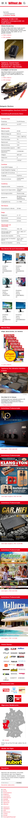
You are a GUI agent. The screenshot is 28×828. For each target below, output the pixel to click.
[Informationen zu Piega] (22, 670)
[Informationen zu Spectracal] (14, 674)
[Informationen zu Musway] (6, 669)
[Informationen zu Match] (12, 665)
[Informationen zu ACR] (6, 649)
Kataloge (5, 799)
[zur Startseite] (15, 3)
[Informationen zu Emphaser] (22, 653)
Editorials (5, 804)
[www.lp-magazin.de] (10, 701)
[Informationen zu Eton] (12, 657)
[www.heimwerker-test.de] (22, 693)
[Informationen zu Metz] (20, 665)
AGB (4, 810)
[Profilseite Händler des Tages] (14, 758)
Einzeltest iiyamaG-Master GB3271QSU (6, 293)
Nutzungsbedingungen (9, 817)
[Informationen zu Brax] (6, 653)
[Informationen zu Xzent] (13, 678)
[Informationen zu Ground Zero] (6, 661)
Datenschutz (6, 812)
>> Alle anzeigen (6, 37)
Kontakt (5, 815)
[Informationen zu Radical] (6, 674)
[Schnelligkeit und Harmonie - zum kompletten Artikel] (14, 92)
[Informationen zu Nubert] (14, 670)
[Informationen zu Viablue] (6, 679)
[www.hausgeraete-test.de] (14, 693)
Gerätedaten (6, 796)
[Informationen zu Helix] (14, 662)
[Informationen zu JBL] (6, 666)
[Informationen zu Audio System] (13, 649)
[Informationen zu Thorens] (22, 674)
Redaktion (6, 794)
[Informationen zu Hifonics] (22, 661)
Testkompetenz (7, 793)
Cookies (5, 813)
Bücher (5, 791)
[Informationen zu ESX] (6, 657)
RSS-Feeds (6, 801)
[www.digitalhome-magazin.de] (6, 693)
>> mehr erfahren (6, 365)
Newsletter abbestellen (8, 785)
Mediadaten (6, 808)
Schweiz (6, 740)
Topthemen (6, 802)
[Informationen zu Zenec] (21, 678)
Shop (4, 789)
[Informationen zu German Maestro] (20, 657)
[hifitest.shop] (18, 701)
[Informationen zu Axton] (20, 649)
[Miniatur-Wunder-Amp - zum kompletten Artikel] (14, 49)
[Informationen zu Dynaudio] (14, 653)
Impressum (6, 807)
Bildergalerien (7, 797)
